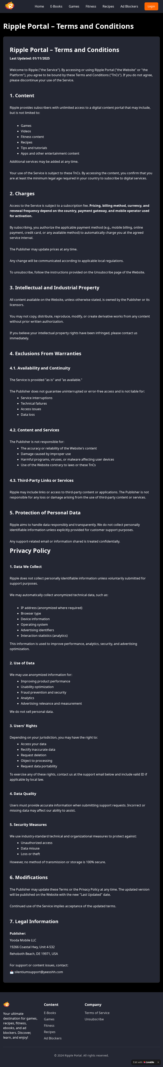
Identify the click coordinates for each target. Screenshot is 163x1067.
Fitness (91, 6)
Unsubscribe (94, 1019)
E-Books (56, 6)
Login (151, 6)
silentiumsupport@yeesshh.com (39, 972)
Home (39, 6)
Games (74, 6)
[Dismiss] (158, 1062)
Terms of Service (97, 1013)
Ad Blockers (129, 6)
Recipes (108, 6)
